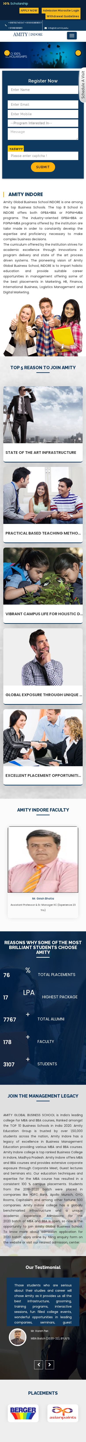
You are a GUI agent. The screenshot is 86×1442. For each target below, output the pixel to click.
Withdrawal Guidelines (63, 16)
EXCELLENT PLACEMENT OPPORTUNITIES (44, 775)
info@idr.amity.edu (58, 28)
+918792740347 (16, 22)
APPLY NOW (29, 10)
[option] (43, 873)
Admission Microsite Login (61, 10)
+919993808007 (33, 22)
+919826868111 (15, 28)
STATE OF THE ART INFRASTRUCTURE (41, 452)
